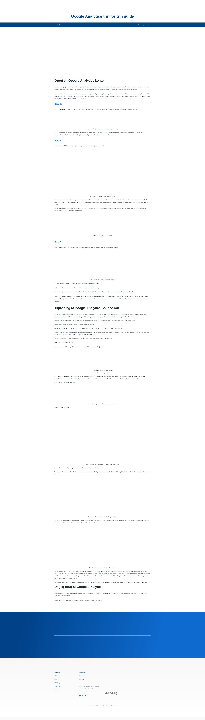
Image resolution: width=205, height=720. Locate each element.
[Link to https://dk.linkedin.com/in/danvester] (88, 695)
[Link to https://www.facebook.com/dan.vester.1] (80, 695)
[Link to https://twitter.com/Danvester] (82, 695)
